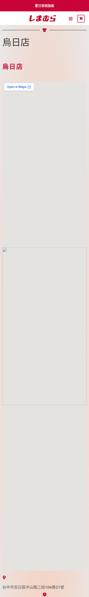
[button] (71, 19)
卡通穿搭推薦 (45, 6)
